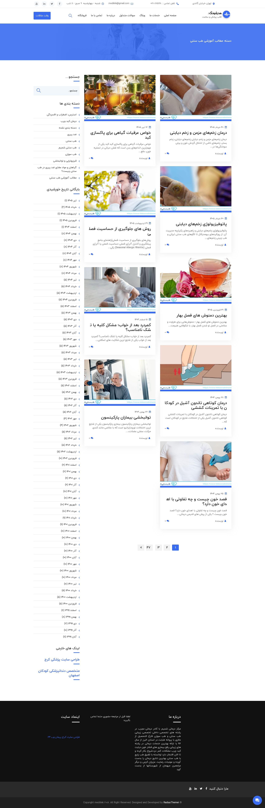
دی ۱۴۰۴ (72, 240)
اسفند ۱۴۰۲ (71, 385)
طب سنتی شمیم (68, 147)
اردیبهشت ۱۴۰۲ (69, 451)
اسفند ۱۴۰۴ (71, 227)
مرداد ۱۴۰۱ (72, 511)
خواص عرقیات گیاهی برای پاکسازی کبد (120, 135)
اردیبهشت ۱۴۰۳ (69, 372)
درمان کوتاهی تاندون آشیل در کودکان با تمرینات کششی (196, 405)
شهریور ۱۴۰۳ (70, 346)
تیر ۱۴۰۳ (72, 359)
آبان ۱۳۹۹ (72, 636)
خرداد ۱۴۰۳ (71, 365)
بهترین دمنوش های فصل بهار (202, 315)
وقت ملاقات (42, 15)
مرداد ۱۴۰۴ (71, 273)
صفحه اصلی (170, 15)
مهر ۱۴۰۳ (72, 339)
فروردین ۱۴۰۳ (70, 379)
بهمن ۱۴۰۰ (71, 537)
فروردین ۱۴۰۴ (70, 299)
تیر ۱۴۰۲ (72, 438)
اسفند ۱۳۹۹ (71, 610)
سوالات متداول (127, 15)
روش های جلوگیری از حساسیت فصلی (120, 231)
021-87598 (156, 3)
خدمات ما (155, 15)
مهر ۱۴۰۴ (72, 260)
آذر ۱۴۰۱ (73, 484)
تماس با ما (96, 15)
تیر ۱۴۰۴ (72, 280)
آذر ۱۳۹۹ (72, 630)
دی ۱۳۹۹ (72, 623)
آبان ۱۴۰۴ (72, 253)
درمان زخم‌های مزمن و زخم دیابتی (198, 133)
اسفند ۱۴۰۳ (71, 306)
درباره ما (111, 15)
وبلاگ (142, 15)
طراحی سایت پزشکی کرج (62, 659)
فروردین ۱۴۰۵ (70, 220)
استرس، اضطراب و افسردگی (62, 114)
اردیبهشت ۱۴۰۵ (69, 213)
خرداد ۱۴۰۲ (71, 445)
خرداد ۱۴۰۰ (71, 590)
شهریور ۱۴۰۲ (70, 425)
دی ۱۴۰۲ (72, 399)
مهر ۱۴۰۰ (72, 564)
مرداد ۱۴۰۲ (71, 432)
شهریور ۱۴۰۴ (70, 266)
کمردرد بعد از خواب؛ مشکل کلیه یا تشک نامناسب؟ (120, 327)
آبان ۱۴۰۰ (72, 557)
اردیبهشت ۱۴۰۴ (69, 293)
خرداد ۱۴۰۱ (71, 518)
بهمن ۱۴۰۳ (71, 313)
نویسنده (143, 158)
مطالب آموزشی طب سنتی (63, 178)
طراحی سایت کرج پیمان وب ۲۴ (64, 737)
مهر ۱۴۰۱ (72, 498)
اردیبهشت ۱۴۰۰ (69, 597)
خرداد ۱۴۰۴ (71, 286)
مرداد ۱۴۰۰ (71, 577)
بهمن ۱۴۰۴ (71, 233)
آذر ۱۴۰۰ (72, 551)
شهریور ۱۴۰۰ (70, 570)
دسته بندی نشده (68, 128)
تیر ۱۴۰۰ (72, 584)
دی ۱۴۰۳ (72, 319)
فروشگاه (82, 15)
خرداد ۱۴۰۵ (71, 207)
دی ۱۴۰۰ (72, 544)
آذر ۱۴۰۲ (72, 405)
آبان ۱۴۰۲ (72, 412)
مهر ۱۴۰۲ (72, 418)
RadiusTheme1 (171, 802)
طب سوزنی (71, 154)
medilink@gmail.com (119, 3)
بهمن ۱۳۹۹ (71, 617)
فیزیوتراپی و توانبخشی (65, 161)
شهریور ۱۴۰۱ (71, 504)
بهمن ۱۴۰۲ (71, 392)
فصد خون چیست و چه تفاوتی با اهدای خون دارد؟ (196, 501)
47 (148, 547)
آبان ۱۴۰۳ (71, 332)
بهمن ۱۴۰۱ (72, 471)
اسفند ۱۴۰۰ (71, 531)
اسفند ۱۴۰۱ (71, 465)
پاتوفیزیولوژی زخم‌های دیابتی (201, 224)
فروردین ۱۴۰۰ (70, 603)
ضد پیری (72, 134)
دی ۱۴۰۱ (73, 478)
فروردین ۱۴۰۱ (70, 524)
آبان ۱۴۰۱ (72, 491)
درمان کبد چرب (69, 121)
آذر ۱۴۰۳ (72, 326)
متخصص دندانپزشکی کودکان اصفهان (59, 673)
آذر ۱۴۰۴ (72, 247)
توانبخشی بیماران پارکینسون (126, 417)
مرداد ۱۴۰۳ (71, 352)
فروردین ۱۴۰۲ (70, 458)
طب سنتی (71, 141)
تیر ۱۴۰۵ (72, 200)
